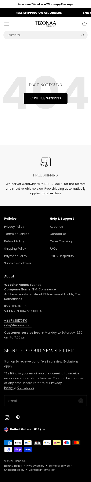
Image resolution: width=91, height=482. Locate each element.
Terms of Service (16, 234)
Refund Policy (14, 241)
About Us (56, 227)
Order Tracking (61, 241)
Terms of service (59, 466)
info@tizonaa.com (18, 325)
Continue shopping (45, 98)
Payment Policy (15, 256)
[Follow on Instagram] (7, 418)
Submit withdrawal (18, 263)
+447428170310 (15, 320)
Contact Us (58, 234)
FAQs (53, 248)
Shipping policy (14, 470)
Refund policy (13, 466)
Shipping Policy (15, 248)
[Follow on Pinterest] (18, 418)
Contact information (42, 470)
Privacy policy (35, 466)
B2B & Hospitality (62, 256)
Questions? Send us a (45, 4)
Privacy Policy (14, 227)
